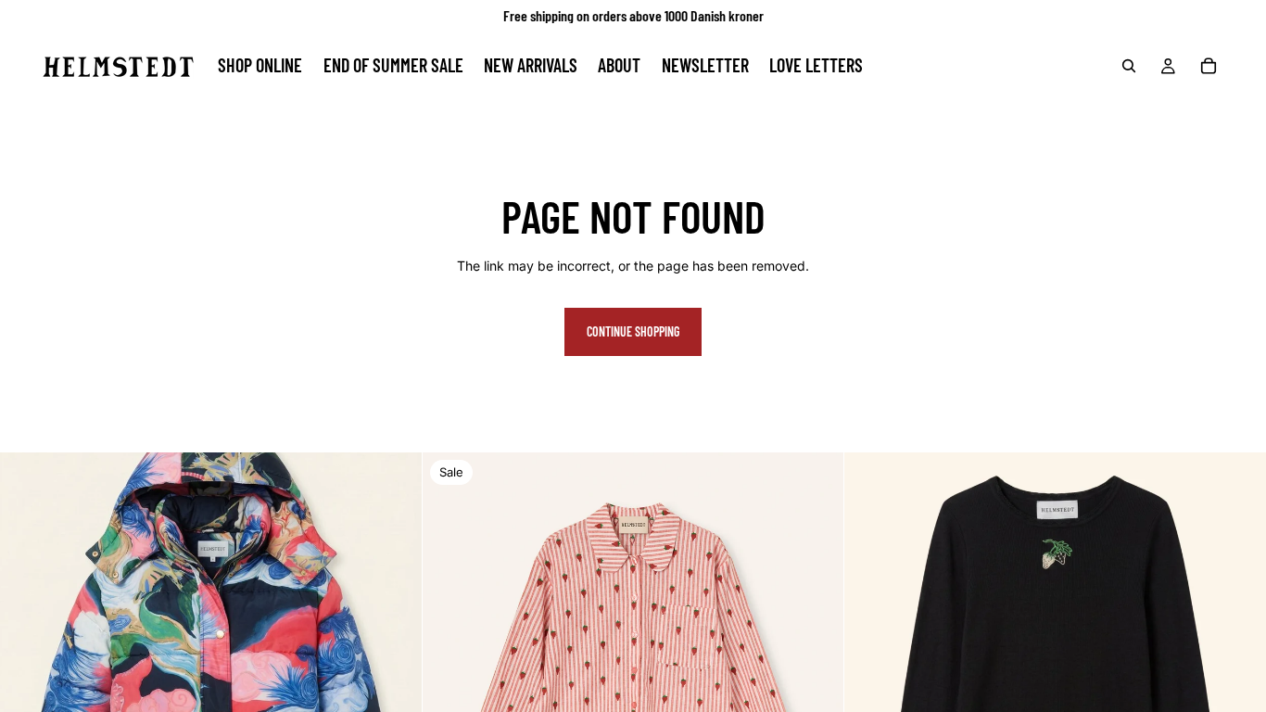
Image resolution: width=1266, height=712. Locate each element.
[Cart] (1208, 65)
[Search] (1128, 65)
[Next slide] (815, 663)
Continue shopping (633, 331)
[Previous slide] (450, 663)
